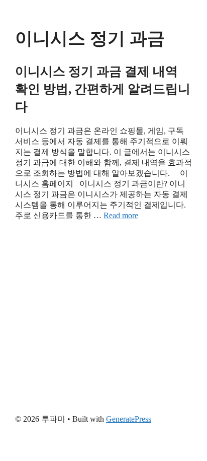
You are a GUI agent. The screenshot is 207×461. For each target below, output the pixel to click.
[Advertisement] (103, 315)
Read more (121, 215)
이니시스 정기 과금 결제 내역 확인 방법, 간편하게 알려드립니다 (102, 88)
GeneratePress (128, 419)
